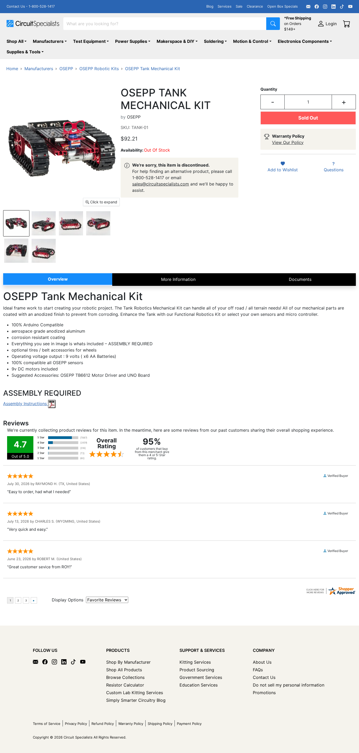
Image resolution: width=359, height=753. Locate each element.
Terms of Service (46, 723)
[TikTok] (342, 6)
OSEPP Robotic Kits (99, 68)
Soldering (214, 41)
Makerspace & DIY (175, 41)
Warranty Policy (130, 723)
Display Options (67, 599)
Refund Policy (102, 723)
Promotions (264, 692)
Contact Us (264, 677)
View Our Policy (288, 142)
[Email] (308, 6)
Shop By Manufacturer (128, 662)
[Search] (273, 23)
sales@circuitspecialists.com (160, 184)
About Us (262, 662)
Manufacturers (48, 41)
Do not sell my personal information (288, 685)
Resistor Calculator (125, 685)
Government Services (201, 677)
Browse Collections (125, 677)
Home (12, 68)
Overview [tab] (58, 279)
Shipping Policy (160, 723)
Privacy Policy (76, 723)
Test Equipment (89, 41)
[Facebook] (317, 6)
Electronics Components (303, 41)
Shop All (15, 41)
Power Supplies (131, 41)
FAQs (258, 669)
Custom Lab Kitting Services (134, 692)
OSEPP (66, 68)
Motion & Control (250, 41)
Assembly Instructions (25, 403)
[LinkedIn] (333, 6)
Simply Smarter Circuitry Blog (136, 700)
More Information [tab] (178, 279)
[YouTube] (350, 6)
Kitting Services (195, 662)
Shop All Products (124, 669)
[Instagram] (325, 6)
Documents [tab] (300, 279)
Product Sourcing (197, 669)
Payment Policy (189, 723)
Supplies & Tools (23, 51)
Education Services (199, 685)
